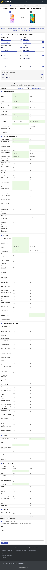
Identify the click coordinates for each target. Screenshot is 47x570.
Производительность (17, 28)
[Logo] (7, 2)
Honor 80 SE (3, 39)
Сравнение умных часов (20, 550)
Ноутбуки (42, 1)
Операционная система (34, 28)
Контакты (8, 563)
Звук (14, 30)
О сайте (3, 563)
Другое (25, 30)
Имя (2, 526)
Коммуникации (19, 30)
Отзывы (30, 30)
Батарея (42, 28)
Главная (1, 5)
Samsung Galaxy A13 (5, 42)
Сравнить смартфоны (9, 5)
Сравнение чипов (33, 550)
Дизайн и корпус (4, 28)
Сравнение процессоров (7, 555)
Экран (10, 28)
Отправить (4, 542)
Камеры (25, 28)
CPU (38, 1)
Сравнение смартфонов (24, 1)
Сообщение (3, 530)
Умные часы (32, 1)
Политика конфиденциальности (17, 563)
